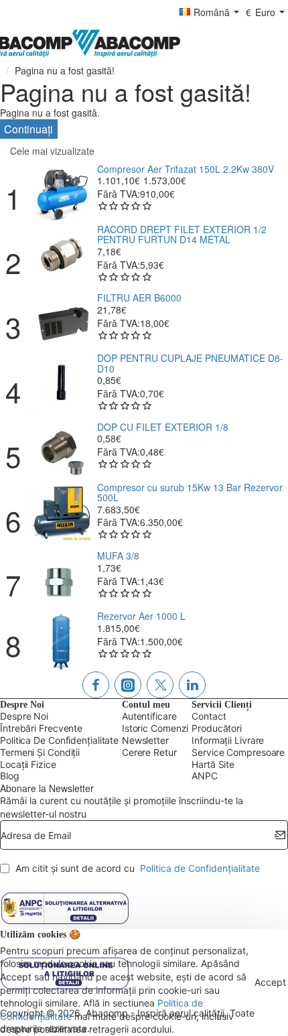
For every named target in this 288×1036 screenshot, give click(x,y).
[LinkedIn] (192, 684)
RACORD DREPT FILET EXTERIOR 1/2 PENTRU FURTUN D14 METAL (182, 234)
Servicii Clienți (222, 705)
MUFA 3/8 (118, 556)
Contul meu (146, 705)
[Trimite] (280, 835)
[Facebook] (95, 684)
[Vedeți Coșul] (274, 43)
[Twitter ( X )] (160, 684)
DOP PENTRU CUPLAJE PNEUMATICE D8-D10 (190, 363)
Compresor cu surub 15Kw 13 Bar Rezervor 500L (190, 492)
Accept (270, 982)
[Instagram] (128, 684)
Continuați (28, 129)
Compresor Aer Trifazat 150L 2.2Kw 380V (185, 169)
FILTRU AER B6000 (139, 298)
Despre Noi (22, 705)
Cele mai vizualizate (52, 150)
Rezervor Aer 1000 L (141, 616)
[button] (62, 194)
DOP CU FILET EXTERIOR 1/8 (162, 427)
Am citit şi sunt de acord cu (136, 868)
